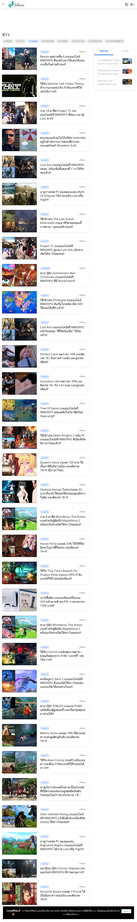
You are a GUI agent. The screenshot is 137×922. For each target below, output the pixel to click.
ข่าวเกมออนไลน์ (47, 41)
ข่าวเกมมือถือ (62, 41)
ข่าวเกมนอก (33, 41)
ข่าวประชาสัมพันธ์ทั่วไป (114, 41)
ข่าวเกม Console (78, 41)
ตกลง (126, 911)
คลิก (95, 911)
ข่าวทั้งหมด (8, 41)
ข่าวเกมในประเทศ (95, 41)
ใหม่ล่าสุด (104, 51)
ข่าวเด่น (125, 51)
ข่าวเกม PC (20, 41)
